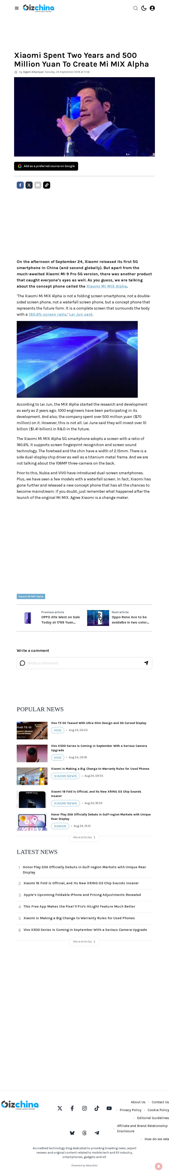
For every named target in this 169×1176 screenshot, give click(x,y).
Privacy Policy (130, 1110)
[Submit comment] (146, 663)
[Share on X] (29, 185)
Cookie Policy (158, 1110)
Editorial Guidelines (153, 1118)
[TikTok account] (96, 1108)
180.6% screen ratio (47, 314)
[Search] (135, 8)
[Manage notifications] (158, 1166)
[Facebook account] (72, 1108)
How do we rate (157, 1139)
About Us (138, 1102)
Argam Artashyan (33, 71)
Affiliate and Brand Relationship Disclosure (142, 1128)
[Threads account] (84, 1133)
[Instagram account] (84, 1108)
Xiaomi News (65, 776)
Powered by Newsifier (84, 1165)
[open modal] (152, 8)
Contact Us (160, 1102)
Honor (60, 826)
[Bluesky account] (72, 1133)
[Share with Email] (37, 185)
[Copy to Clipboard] (46, 185)
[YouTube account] (109, 1108)
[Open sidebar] (16, 8)
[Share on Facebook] (20, 185)
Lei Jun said (80, 314)
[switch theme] (144, 8)
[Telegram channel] (96, 1133)
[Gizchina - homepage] (38, 8)
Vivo (57, 730)
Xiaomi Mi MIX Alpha (106, 286)
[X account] (59, 1108)
